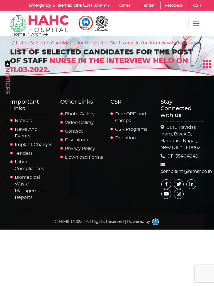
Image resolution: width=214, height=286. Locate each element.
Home (18, 34)
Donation (125, 138)
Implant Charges (33, 144)
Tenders (24, 153)
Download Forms (84, 157)
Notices (23, 120)
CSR (197, 6)
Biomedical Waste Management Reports (30, 187)
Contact (74, 131)
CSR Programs (131, 129)
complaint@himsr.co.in (186, 171)
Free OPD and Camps (130, 117)
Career (125, 6)
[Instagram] (179, 194)
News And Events (26, 132)
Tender (148, 6)
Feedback (174, 6)
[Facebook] (166, 184)
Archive (39, 34)
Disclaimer (76, 140)
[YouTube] (166, 194)
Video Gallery (79, 122)
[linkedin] (191, 184)
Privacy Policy (80, 148)
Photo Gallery (80, 114)
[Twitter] (179, 184)
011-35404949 (182, 156)
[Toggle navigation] (196, 23)
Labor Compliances (29, 165)
